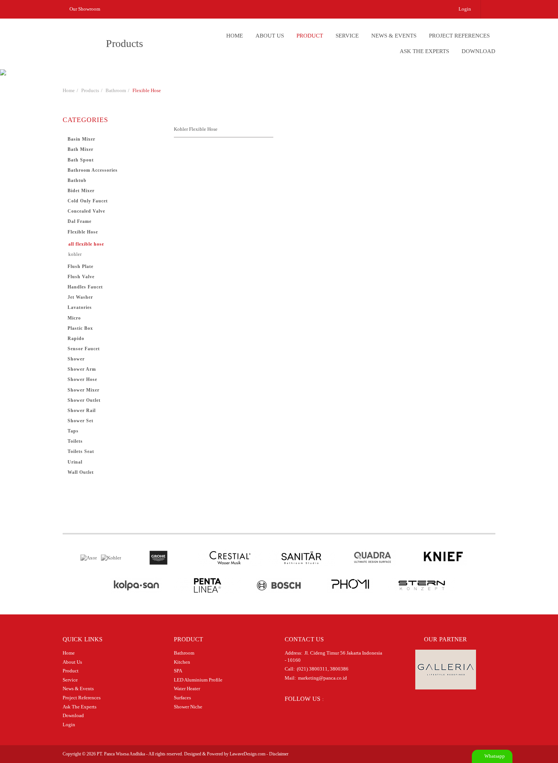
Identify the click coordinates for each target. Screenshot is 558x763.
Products (90, 90)
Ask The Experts (424, 51)
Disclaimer (278, 754)
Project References (459, 36)
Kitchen (182, 662)
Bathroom (116, 90)
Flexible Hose (146, 90)
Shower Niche (188, 707)
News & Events (393, 36)
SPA (178, 671)
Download (478, 51)
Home (234, 36)
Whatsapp (494, 756)
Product (309, 36)
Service (347, 36)
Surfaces (182, 697)
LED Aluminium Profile (198, 680)
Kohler (75, 254)
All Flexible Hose (86, 244)
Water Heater (187, 688)
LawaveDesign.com (247, 754)
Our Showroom (84, 9)
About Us (269, 36)
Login (465, 9)
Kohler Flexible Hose (196, 129)
